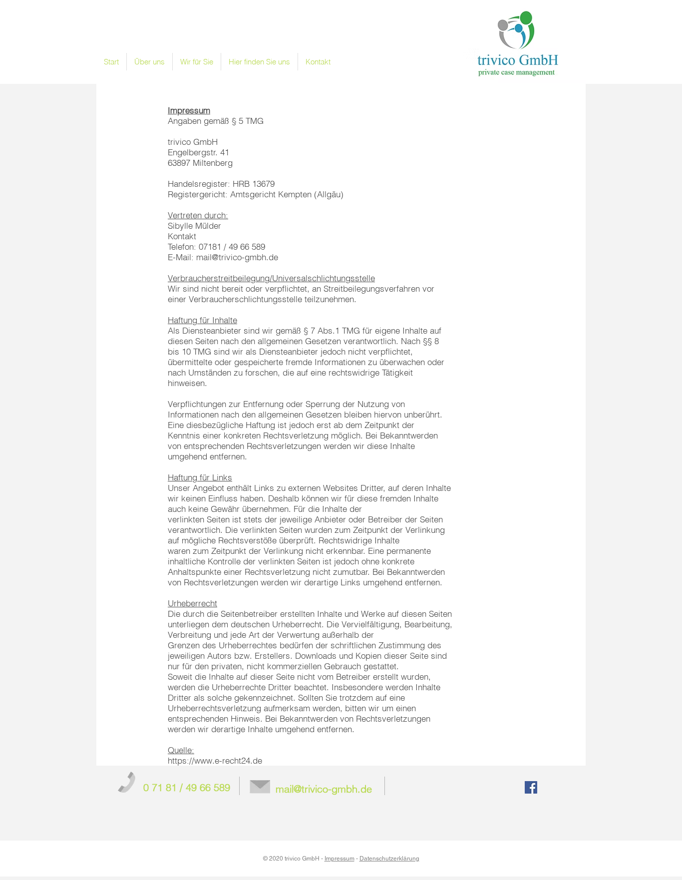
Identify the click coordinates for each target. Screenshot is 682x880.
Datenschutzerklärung (389, 858)
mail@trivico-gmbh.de (237, 257)
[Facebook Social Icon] (531, 787)
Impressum (339, 858)
